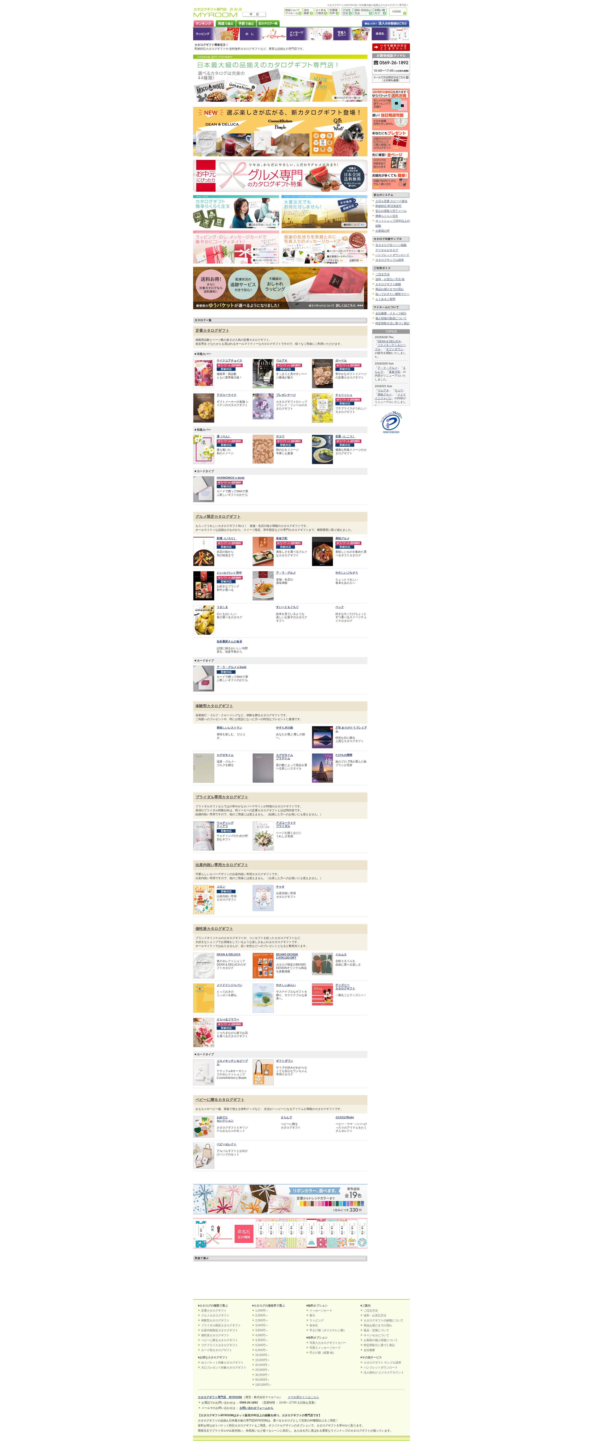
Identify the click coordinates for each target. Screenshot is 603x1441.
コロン (221, 894)
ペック (339, 607)
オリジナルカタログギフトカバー (352, 34)
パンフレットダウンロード (392, 255)
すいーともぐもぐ (287, 607)
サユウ (399, 390)
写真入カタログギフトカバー (328, 1350)
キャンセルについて (376, 1343)
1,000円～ (261, 1318)
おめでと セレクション (225, 1126)
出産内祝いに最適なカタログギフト (280, 1278)
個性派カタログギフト (214, 936)
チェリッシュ (343, 395)
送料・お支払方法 (375, 1323)
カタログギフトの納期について (383, 1328)
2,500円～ (261, 1328)
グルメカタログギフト (215, 1323)
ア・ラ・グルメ (286, 572)
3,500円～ (261, 1338)
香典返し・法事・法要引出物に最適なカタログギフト (280, 1295)
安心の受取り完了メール (391, 211)
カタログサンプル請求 (389, 260)
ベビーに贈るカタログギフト (220, 1107)
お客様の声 (333, 12)
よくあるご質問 (321, 12)
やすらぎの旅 (284, 735)
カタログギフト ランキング (203, 23)
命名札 (390, 34)
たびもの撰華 (343, 762)
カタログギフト (399, 12)
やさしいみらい (286, 992)
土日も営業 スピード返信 (391, 201)
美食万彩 (281, 538)
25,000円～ (262, 1377)
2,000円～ (261, 1323)
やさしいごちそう (346, 572)
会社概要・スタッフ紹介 (391, 313)
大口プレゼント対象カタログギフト (223, 1375)
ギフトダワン (394, 349)
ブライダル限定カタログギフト (221, 1333)
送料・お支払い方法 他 (389, 279)
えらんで (286, 1125)
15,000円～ (262, 1367)
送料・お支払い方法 (363, 12)
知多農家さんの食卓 (229, 641)
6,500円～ (261, 1358)
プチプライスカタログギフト (219, 1353)
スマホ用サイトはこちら (303, 1405)
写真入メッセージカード (325, 1355)
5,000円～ (261, 1353)
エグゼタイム (225, 762)
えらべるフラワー (228, 1027)
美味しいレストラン (229, 735)
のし (263, 34)
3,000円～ (261, 1333)
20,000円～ (262, 1372)
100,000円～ (263, 1392)
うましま (222, 607)
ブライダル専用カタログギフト (222, 805)
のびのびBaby (345, 1125)
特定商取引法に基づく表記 (392, 323)
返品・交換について (376, 1338)
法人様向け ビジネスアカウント (384, 1380)
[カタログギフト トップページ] (218, 15)
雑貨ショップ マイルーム (286, 12)
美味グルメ (342, 538)
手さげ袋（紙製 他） (323, 1360)
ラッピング (216, 34)
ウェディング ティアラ (225, 832)
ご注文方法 (346, 12)
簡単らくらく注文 (386, 216)
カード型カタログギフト (216, 1358)
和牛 (229, 572)
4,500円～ (261, 1348)
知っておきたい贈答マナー (392, 294)
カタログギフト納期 (388, 284)
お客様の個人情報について (381, 1348)
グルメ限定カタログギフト (218, 517)
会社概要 (308, 12)
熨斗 (312, 1323)
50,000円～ (262, 1387)
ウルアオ (383, 390)
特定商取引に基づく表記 (379, 1353)
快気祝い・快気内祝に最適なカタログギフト (339, 1278)
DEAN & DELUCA (389, 341)
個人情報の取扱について (391, 318)
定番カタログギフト (212, 331)
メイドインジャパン (229, 992)
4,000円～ (261, 1343)
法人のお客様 (376, 23)
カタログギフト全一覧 (268, 23)
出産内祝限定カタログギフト (219, 1338)
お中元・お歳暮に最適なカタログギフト (339, 1295)
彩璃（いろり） (226, 538)
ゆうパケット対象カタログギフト (222, 1370)
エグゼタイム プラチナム (284, 764)
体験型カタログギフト (214, 713)
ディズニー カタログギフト (345, 994)
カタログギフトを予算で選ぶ (246, 23)
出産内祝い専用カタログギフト (222, 872)
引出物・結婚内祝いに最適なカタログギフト (221, 1278)
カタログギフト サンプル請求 (382, 1370)
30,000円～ (262, 1382)
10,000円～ (262, 1362)
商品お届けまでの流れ (389, 289)
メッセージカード (309, 34)
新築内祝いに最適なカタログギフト (221, 1295)
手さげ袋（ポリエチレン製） (328, 1338)
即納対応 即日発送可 (388, 206)
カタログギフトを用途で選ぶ (225, 23)
